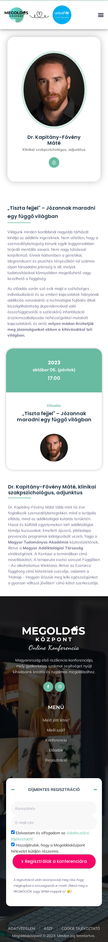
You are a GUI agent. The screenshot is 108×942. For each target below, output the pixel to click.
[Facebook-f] (48, 687)
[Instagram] (60, 687)
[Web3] (54, 162)
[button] (100, 14)
